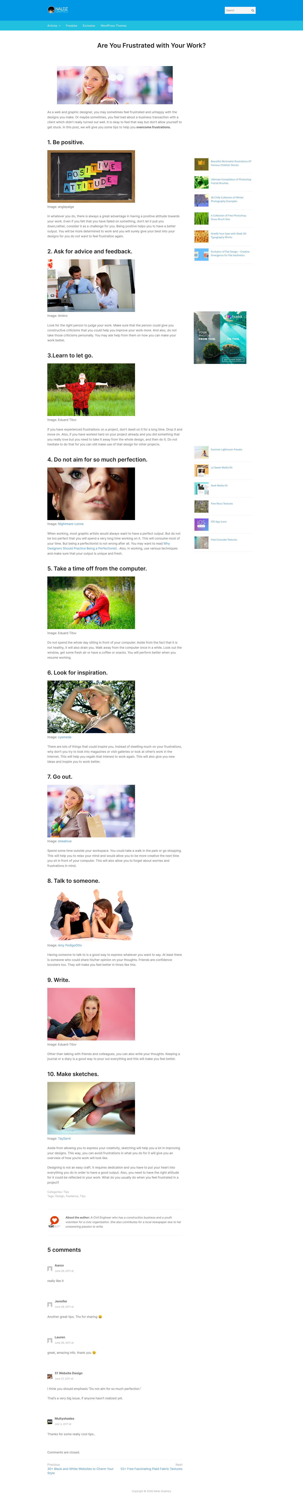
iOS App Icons (219, 521)
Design (59, 1196)
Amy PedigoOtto (70, 945)
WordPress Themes (113, 25)
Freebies (71, 25)
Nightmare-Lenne (71, 524)
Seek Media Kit (219, 485)
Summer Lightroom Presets (226, 449)
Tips (66, 1192)
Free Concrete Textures (224, 539)
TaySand (64, 1139)
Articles (52, 25)
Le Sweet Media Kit (222, 467)
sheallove (65, 841)
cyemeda (64, 737)
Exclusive (89, 25)
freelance (72, 1196)
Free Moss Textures (222, 503)
